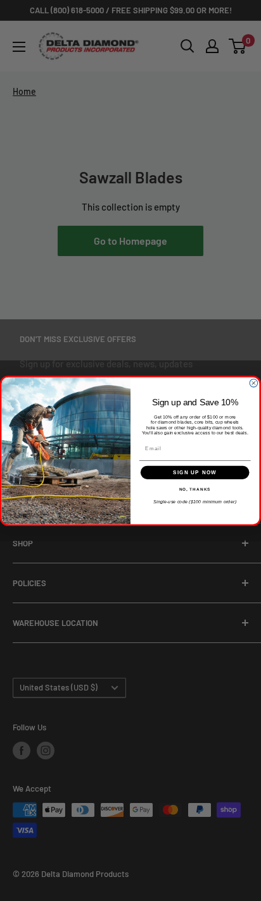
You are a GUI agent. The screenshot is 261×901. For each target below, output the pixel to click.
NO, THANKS (195, 488)
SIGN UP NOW (195, 472)
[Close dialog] (254, 383)
